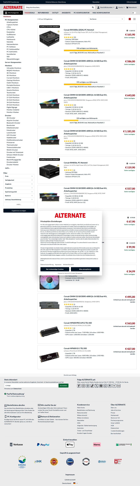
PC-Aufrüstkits (12, 52)
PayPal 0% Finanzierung (11, 2)
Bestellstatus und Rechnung (86, 410)
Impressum (70, 474)
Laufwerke (10, 37)
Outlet (55, 13)
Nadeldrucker (11, 138)
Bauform (8, 196)
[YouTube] (114, 385)
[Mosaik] (134, 19)
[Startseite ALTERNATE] (12, 7)
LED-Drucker (11, 135)
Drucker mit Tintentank (15, 152)
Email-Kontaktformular (56, 410)
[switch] (134, 13)
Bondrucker (11, 125)
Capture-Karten (12, 25)
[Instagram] (83, 385)
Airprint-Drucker (13, 120)
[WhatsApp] (105, 385)
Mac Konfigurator (101, 13)
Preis (6, 176)
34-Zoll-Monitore (13, 102)
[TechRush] (110, 385)
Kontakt (134, 2)
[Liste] (130, 19)
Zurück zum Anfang (70, 375)
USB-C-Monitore (13, 88)
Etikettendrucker (13, 128)
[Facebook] (79, 385)
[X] (96, 385)
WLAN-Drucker (12, 150)
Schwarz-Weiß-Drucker (15, 155)
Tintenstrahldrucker (14, 147)
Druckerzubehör (12, 162)
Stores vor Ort (115, 418)
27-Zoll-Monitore (13, 97)
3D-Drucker (11, 118)
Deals (29, 13)
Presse (113, 413)
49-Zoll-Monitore (13, 105)
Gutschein (80, 428)
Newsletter (96, 2)
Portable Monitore (13, 85)
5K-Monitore (11, 75)
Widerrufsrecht (82, 415)
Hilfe (128, 2)
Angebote (66, 13)
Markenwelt (114, 415)
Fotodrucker (11, 130)
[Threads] (88, 385)
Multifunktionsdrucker (15, 140)
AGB (112, 425)
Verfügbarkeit (9, 180)
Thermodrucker (12, 145)
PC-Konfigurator (81, 13)
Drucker (8, 115)
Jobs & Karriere (116, 410)
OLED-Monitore (12, 83)
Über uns (114, 407)
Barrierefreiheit (116, 433)
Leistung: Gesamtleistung (13, 199)
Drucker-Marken (13, 165)
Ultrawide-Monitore (14, 68)
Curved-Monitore (13, 78)
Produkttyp (9, 188)
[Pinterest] (101, 385)
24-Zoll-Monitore (13, 95)
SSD (8, 56)
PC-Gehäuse (11, 47)
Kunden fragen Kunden (84, 433)
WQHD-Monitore (13, 70)
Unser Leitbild (115, 423)
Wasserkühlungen (13, 59)
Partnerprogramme (117, 420)
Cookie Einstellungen (117, 431)
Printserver (11, 142)
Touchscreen (11, 92)
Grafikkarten (11, 34)
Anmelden (63, 385)
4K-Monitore (11, 73)
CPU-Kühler (11, 29)
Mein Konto (81, 407)
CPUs (9, 27)
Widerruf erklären (83, 418)
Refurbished (43, 13)
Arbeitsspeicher (12, 22)
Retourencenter (82, 413)
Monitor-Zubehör (13, 110)
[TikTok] (92, 385)
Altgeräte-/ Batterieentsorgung (87, 425)
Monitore (8, 65)
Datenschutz (18, 388)
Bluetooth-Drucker (13, 123)
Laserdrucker (11, 133)
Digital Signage (12, 107)
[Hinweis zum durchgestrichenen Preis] (127, 30)
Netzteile (10, 42)
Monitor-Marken (13, 112)
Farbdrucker (11, 157)
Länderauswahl (70, 480)
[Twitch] (118, 385)
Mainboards (11, 39)
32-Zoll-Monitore (13, 100)
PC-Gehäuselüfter (13, 49)
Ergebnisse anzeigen (19, 211)
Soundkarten (11, 54)
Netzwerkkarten (12, 44)
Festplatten (11, 32)
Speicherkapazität (11, 192)
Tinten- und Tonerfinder (84, 430)
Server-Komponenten (13, 62)
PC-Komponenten (11, 20)
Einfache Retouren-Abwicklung (56, 2)
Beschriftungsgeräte (14, 160)
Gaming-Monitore (13, 80)
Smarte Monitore (13, 90)
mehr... (7, 168)
